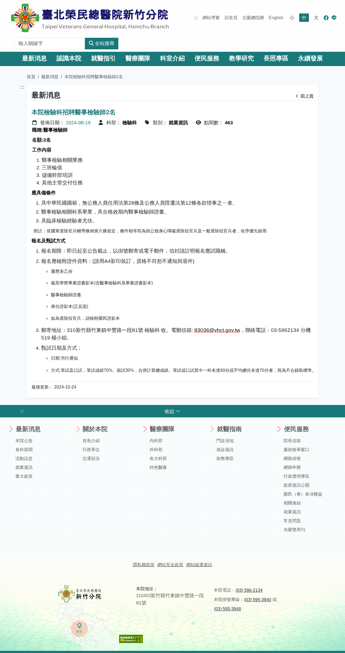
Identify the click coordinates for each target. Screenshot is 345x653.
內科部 (156, 440)
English (276, 17)
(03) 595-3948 (227, 609)
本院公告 (24, 440)
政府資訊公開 (296, 485)
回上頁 (306, 96)
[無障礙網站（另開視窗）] (131, 638)
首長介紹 (91, 440)
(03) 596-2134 (249, 590)
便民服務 (207, 58)
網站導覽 (211, 17)
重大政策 (24, 476)
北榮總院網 (253, 17)
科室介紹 (172, 58)
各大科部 (158, 458)
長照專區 (276, 58)
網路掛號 (292, 458)
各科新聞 (24, 449)
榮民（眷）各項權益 (303, 494)
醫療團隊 (138, 58)
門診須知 (225, 440)
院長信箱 (292, 440)
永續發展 (310, 58)
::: (196, 17)
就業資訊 (24, 467)
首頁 (31, 76)
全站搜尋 (104, 43)
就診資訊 (225, 449)
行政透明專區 (296, 476)
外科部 (156, 449)
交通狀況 (91, 458)
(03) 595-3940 (257, 599)
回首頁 (231, 17)
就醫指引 (103, 58)
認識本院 (69, 58)
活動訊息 (24, 458)
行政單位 (91, 449)
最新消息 (34, 58)
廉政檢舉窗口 (296, 449)
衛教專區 (225, 458)
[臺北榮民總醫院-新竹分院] (90, 17)
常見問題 (292, 520)
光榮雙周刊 (294, 529)
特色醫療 (158, 467)
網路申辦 (292, 467)
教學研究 (241, 58)
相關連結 (292, 503)
